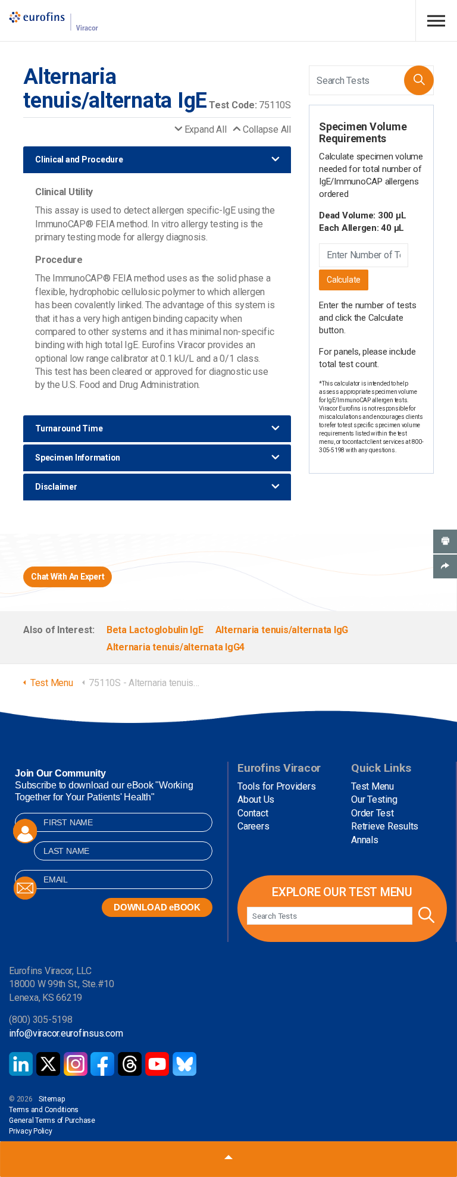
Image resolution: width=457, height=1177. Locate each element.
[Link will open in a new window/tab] (21, 1064)
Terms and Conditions (44, 1110)
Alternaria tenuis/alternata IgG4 (176, 647)
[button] (419, 80)
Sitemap (51, 1099)
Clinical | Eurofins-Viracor (53, 21)
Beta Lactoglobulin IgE (155, 630)
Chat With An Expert (67, 576)
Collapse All (267, 129)
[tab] (157, 159)
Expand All (205, 129)
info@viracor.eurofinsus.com (66, 1033)
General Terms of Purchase (52, 1120)
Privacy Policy (30, 1131)
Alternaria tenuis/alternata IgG (282, 630)
